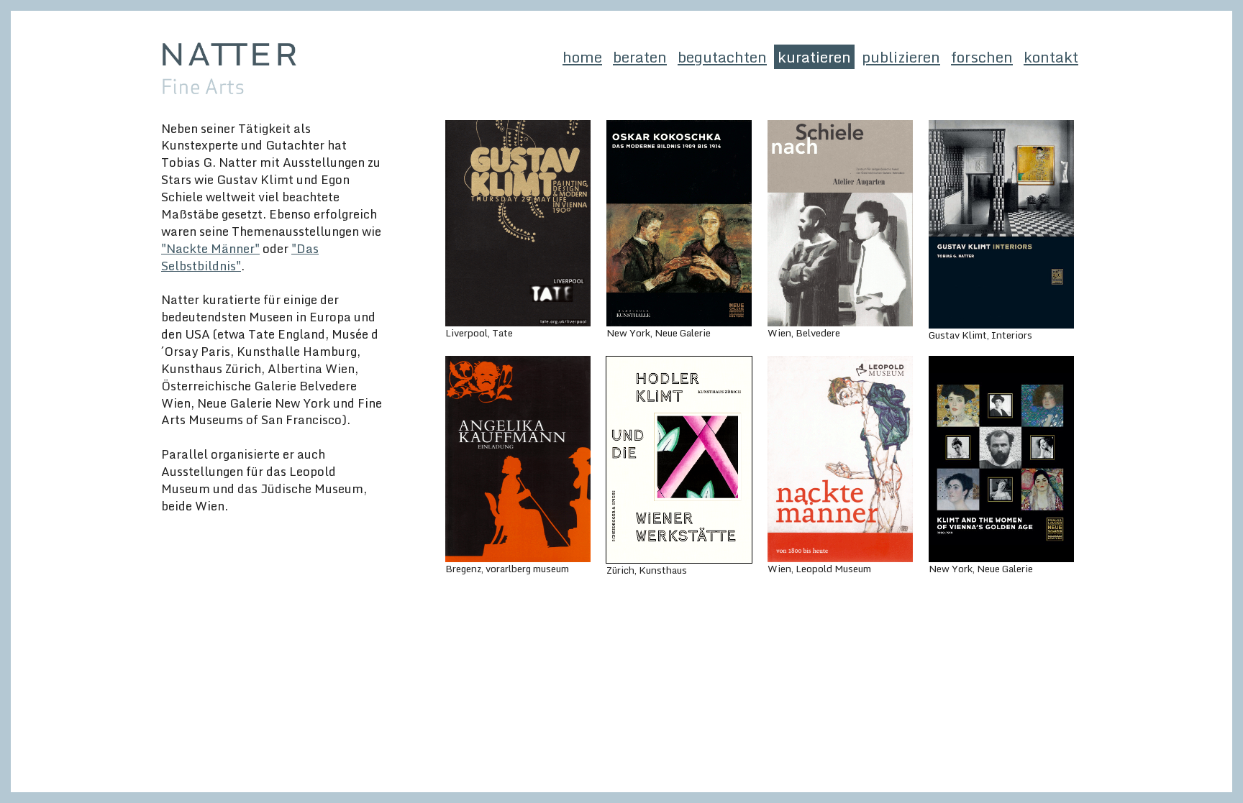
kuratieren (814, 57)
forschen (982, 57)
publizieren (901, 57)
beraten (640, 57)
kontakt (1051, 57)
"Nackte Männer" (210, 248)
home (582, 57)
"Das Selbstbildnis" (240, 256)
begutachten (722, 57)
